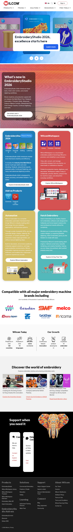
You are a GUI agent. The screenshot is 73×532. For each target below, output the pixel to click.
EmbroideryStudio (7, 486)
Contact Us (58, 506)
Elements (4, 518)
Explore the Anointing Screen (12, 397)
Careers (57, 489)
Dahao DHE (5, 521)
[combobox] (47, 3)
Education (22, 492)
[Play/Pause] (36, 58)
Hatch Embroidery (7, 504)
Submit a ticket (41, 489)
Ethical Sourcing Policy (61, 503)
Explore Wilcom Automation (19, 260)
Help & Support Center (43, 486)
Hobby (21, 495)
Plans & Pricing (26, 136)
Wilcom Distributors (60, 492)
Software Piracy (59, 495)
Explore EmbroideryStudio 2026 (19, 185)
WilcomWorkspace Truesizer (7, 493)
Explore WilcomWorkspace (54, 183)
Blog (38, 503)
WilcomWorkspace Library (9, 489)
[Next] (41, 58)
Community (40, 508)
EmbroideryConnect (7, 515)
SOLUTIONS (34, 8)
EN (48, 3)
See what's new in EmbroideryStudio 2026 (14, 114)
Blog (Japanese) (42, 505)
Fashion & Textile (24, 489)
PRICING (21, 8)
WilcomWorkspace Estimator (7, 497)
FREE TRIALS (64, 8)
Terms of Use (59, 497)
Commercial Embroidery (26, 486)
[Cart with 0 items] (55, 3)
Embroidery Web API (8, 501)
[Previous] (31, 58)
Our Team (58, 486)
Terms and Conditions (61, 500)
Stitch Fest (23, 508)
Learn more (51, 47)
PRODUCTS (8, 8)
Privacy (12, 527)
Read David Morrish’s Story (58, 399)
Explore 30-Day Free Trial (54, 257)
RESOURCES (49, 8)
